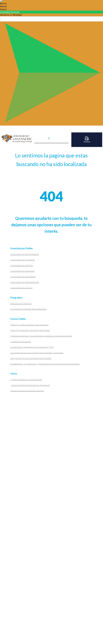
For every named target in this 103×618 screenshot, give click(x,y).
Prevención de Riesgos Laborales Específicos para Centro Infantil (41, 336)
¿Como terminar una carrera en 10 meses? (30, 385)
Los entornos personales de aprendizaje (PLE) (32, 347)
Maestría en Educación (21, 303)
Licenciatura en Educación (22, 271)
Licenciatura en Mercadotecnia (24, 282)
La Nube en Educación (20, 341)
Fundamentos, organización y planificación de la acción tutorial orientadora (45, 364)
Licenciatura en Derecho (21, 265)
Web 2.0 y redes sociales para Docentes (29, 324)
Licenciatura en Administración (24, 254)
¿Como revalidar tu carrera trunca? (26, 379)
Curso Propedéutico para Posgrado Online (30, 330)
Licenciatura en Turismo (21, 287)
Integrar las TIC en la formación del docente (30, 358)
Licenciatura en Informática (23, 276)
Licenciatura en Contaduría (22, 259)
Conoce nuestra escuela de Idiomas (27, 390)
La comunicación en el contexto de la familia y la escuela (36, 352)
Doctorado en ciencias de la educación (28, 309)
